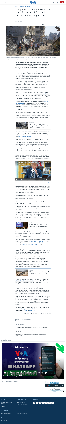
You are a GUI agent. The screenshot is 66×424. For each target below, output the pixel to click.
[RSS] (43, 403)
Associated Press (19, 18)
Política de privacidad (22, 404)
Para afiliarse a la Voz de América (6, 403)
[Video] (54, 2)
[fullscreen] (49, 179)
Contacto (3, 406)
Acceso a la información (6, 413)
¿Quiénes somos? (21, 402)
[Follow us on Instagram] (52, 403)
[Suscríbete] (49, 403)
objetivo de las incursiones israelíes (24, 280)
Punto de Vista (4, 420)
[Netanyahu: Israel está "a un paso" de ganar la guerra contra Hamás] (22, 272)
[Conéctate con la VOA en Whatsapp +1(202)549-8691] (33, 361)
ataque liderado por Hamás (42, 93)
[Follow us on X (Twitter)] (37, 403)
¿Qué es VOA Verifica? (22, 413)
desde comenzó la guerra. (25, 136)
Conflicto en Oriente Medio (22, 6)
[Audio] (58, 2)
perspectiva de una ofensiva (36, 241)
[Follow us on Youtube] (40, 403)
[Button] (38, 24)
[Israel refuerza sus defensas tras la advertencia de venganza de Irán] (22, 225)
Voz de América (21, 164)
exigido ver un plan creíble (30, 244)
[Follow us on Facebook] (34, 403)
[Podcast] (46, 403)
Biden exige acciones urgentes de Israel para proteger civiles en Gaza (34, 162)
